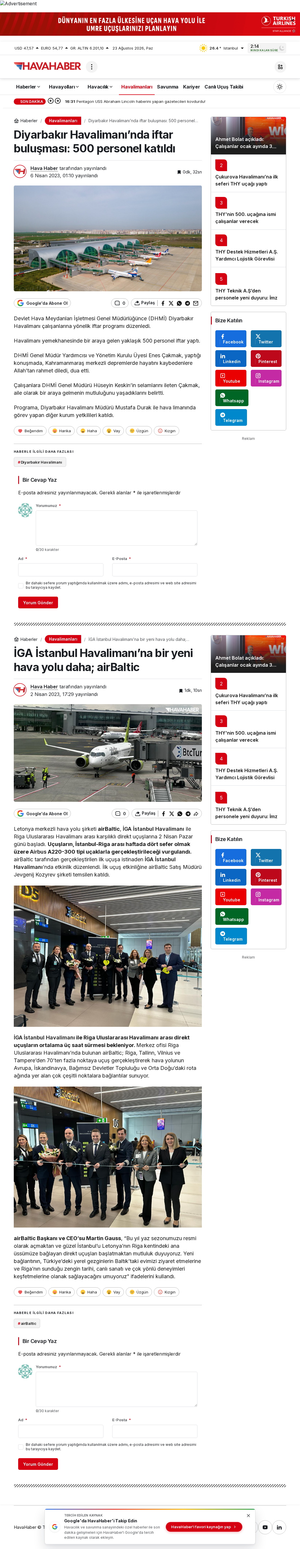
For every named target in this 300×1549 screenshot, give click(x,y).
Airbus (38, 852)
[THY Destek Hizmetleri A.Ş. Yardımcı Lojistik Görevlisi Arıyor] (248, 248)
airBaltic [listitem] (27, 1323)
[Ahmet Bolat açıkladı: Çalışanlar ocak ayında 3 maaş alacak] (248, 135)
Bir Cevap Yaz (40, 480)
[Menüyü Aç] (92, 67)
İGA (127, 829)
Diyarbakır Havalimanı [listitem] (40, 462)
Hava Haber (44, 168)
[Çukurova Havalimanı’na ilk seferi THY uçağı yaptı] (248, 173)
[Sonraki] (57, 101)
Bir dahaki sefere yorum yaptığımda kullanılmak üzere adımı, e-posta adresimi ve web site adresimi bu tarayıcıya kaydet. (111, 585)
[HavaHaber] (47, 66)
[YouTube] (265, 1527)
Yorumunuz (48, 505)
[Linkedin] (279, 1527)
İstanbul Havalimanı (158, 829)
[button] (280, 67)
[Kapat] (292, 20)
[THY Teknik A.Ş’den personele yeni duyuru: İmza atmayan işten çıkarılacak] (248, 286)
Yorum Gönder (38, 602)
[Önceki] (50, 101)
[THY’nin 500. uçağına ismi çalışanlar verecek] (248, 210)
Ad (22, 558)
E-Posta (121, 558)
